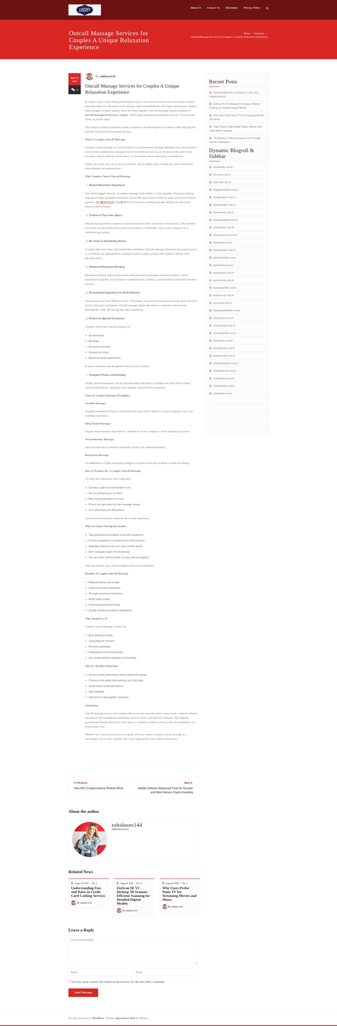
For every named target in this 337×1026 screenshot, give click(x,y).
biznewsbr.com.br (222, 182)
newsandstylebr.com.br (224, 333)
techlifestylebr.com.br (224, 386)
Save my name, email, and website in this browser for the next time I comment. (118, 981)
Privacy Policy (252, 7)
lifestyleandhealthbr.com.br (226, 310)
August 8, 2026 (126, 883)
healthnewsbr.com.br (223, 295)
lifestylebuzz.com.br (223, 318)
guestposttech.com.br (223, 272)
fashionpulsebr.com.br (224, 250)
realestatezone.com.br (224, 378)
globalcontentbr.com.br (224, 257)
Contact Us (213, 7)
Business (259, 33)
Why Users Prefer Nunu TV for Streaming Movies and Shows (179, 893)
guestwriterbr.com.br (223, 280)
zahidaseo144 (107, 76)
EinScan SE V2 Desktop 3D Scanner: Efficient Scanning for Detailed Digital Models (133, 895)
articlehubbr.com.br (223, 167)
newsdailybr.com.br (223, 340)
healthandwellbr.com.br (225, 288)
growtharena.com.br (223, 265)
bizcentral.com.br (222, 174)
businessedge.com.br (223, 212)
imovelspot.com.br (222, 303)
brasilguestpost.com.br (224, 197)
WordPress (98, 1018)
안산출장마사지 (105, 202)
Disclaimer (232, 7)
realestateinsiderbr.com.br (226, 363)
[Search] (267, 8)
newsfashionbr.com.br (224, 348)
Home (247, 33)
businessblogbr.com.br (224, 205)
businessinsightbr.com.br (225, 220)
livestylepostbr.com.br (224, 325)
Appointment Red (124, 1018)
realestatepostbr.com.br (224, 370)
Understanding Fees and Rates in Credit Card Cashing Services (88, 892)
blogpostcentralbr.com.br (225, 189)
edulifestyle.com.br (222, 242)
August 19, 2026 (81, 883)
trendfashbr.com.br (222, 393)
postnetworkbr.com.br (224, 355)
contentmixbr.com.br (223, 227)
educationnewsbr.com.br (225, 235)
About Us (195, 7)
